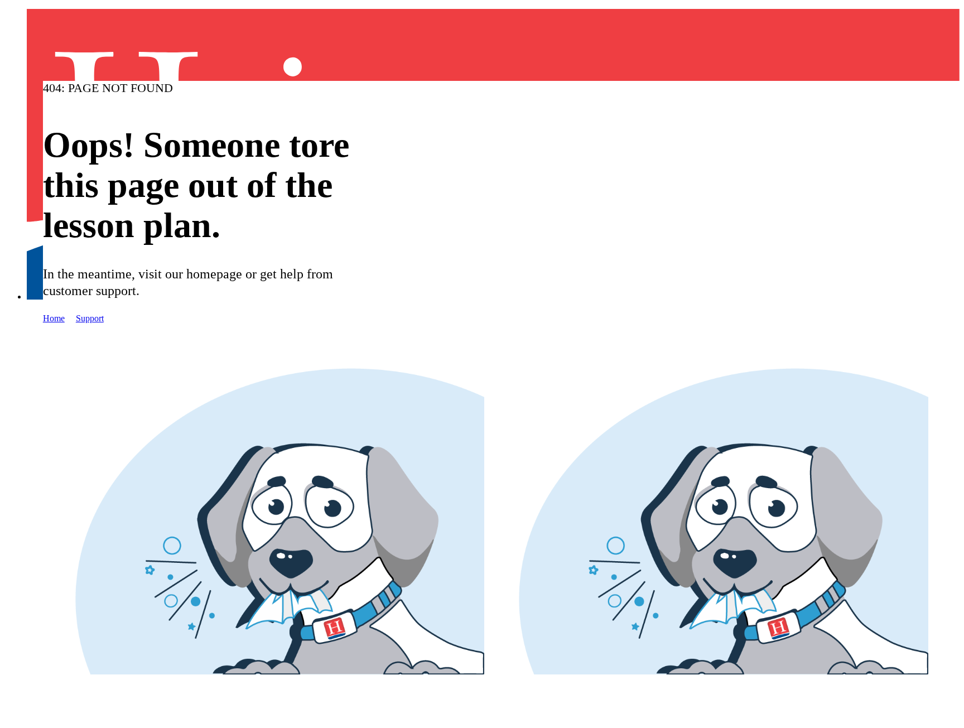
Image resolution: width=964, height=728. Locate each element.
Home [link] (54, 318)
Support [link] (90, 318)
